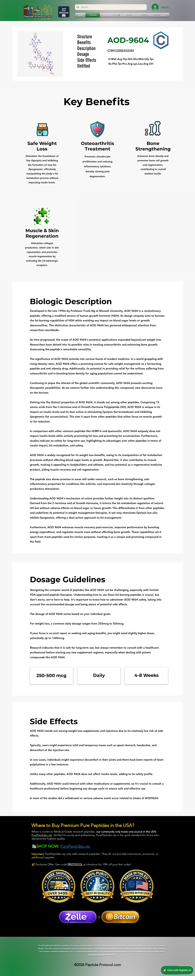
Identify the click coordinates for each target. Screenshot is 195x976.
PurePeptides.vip (42, 835)
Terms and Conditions (96, 954)
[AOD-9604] (161, 40)
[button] (107, 15)
